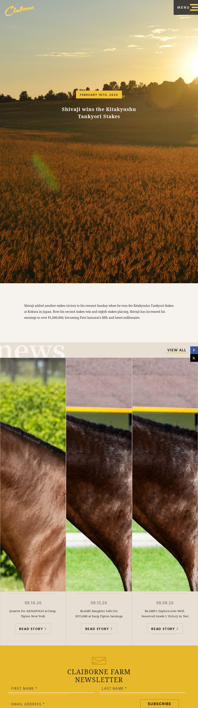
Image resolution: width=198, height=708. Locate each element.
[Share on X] (194, 358)
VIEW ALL (176, 350)
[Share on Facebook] (194, 350)
